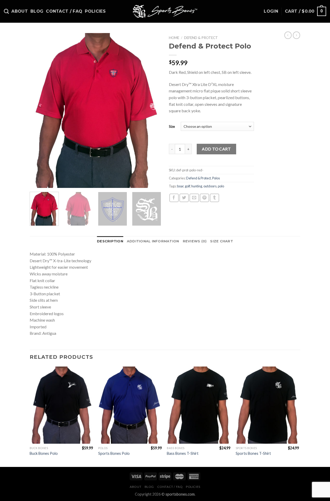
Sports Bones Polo (114, 453)
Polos (216, 178)
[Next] (152, 110)
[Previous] (38, 110)
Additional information (153, 241)
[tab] (110, 241)
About (19, 11)
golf (187, 186)
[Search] (6, 11)
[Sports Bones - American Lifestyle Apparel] (165, 11)
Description (110, 241)
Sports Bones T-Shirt (253, 453)
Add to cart (216, 148)
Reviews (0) (195, 241)
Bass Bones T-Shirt (183, 453)
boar (180, 186)
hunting (196, 186)
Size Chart (221, 241)
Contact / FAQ (64, 11)
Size (172, 126)
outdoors (210, 186)
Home (174, 38)
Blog (36, 11)
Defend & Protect (201, 38)
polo (221, 186)
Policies (95, 11)
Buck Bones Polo (44, 453)
